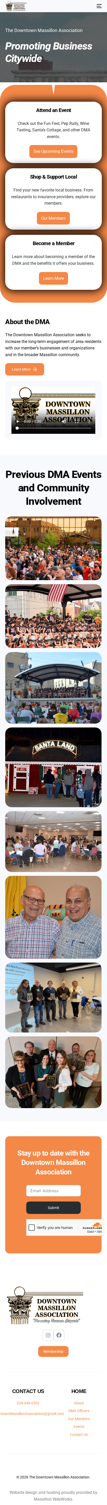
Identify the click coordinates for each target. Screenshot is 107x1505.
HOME (78, 1391)
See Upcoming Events (53, 151)
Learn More (53, 278)
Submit (53, 1208)
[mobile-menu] (96, 6)
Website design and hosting (35, 1492)
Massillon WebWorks (53, 1499)
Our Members (53, 218)
